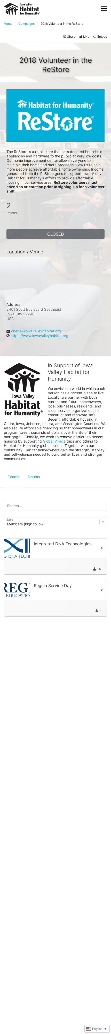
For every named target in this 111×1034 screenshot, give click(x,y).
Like (86, 36)
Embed (102, 36)
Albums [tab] (33, 477)
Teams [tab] (13, 477)
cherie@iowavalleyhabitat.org (36, 331)
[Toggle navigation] (104, 8)
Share (71, 36)
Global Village (54, 441)
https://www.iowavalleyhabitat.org (39, 335)
